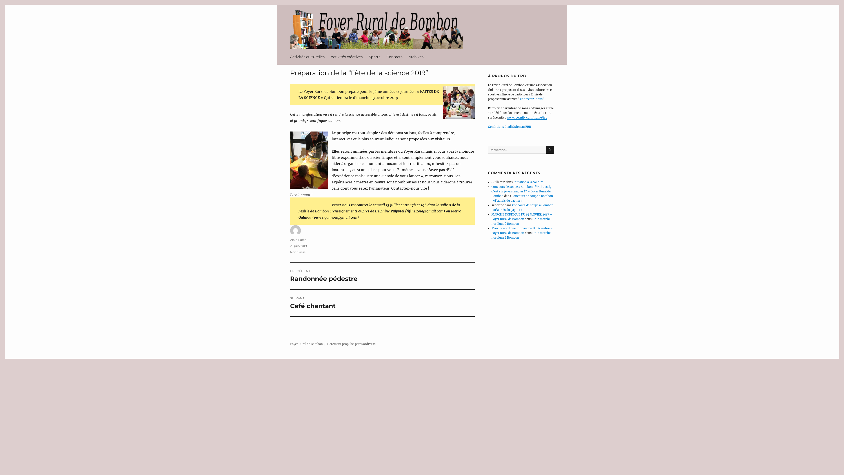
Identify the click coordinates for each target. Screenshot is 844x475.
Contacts (394, 57)
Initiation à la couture (528, 182)
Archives (416, 57)
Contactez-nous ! (532, 99)
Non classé (298, 252)
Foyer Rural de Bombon (372, 28)
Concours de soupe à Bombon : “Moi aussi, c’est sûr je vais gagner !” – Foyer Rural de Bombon (521, 191)
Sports (374, 57)
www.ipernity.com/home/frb (527, 117)
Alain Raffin (298, 239)
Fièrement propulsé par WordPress (351, 344)
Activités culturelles (307, 57)
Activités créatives (347, 57)
